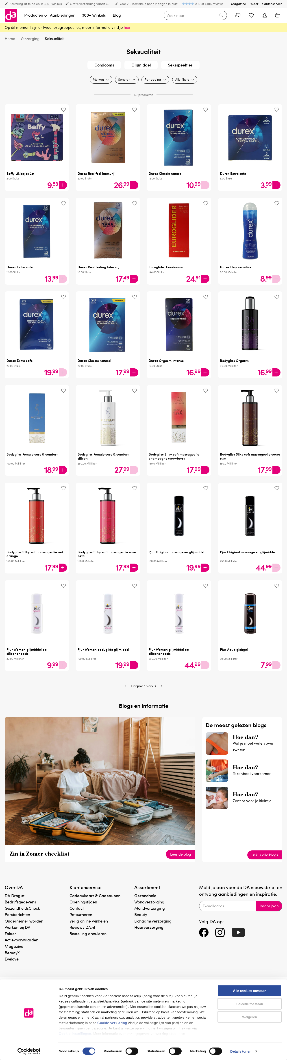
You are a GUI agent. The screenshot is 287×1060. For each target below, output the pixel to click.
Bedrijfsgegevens (20, 902)
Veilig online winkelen (89, 921)
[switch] (132, 1051)
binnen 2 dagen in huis (160, 4)
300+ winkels (53, 4)
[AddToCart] (63, 185)
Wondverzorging (149, 902)
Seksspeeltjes (180, 65)
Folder (254, 4)
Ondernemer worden (24, 921)
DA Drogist (14, 895)
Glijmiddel (141, 65)
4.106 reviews (214, 4)
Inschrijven (269, 905)
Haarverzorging (148, 927)
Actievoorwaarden (21, 940)
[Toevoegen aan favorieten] (63, 109)
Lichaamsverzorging (153, 921)
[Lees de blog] (100, 843)
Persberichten (17, 914)
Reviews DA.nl (82, 927)
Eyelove (12, 959)
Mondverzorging (149, 908)
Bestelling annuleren (88, 933)
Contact (77, 908)
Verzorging (30, 38)
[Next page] (161, 686)
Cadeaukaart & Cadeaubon (95, 895)
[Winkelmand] (277, 15)
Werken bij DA (17, 927)
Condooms (104, 65)
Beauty (140, 914)
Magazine (238, 4)
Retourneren (81, 914)
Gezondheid (145, 895)
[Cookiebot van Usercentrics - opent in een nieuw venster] (29, 1051)
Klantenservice (272, 4)
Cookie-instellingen (75, 1034)
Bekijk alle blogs (265, 854)
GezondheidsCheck (22, 908)
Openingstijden (83, 902)
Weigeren (249, 1017)
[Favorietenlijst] (251, 15)
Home (10, 38)
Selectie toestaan (249, 1004)
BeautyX (12, 952)
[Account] (238, 15)
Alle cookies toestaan (249, 991)
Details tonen (240, 1051)
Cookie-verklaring (112, 1023)
